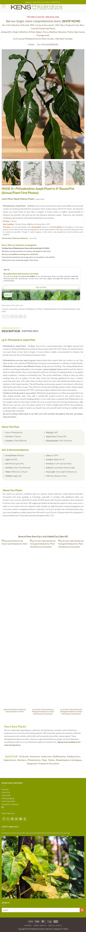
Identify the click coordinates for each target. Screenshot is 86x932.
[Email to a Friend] (16, 317)
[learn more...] (43, 867)
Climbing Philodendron (50, 309)
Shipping (28, 925)
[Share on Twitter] (12, 317)
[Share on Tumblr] (25, 317)
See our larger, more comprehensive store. (43, 21)
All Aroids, (24, 756)
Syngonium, (32, 763)
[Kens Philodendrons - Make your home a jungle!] (43, 7)
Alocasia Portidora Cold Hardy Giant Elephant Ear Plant (15, 710)
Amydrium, (35, 756)
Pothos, (52, 760)
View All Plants (55, 925)
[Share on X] (8, 317)
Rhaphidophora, (63, 760)
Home (31, 44)
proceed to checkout (10, 804)
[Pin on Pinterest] (21, 317)
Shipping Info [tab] (30, 331)
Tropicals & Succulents (48, 763)
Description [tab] (11, 331)
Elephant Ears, (74, 756)
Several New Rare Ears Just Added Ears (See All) (43, 536)
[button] (4, 6)
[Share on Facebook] (4, 317)
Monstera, (22, 760)
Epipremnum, (10, 760)
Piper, (45, 760)
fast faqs (5, 789)
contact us (6, 792)
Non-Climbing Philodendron (67, 309)
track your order (8, 801)
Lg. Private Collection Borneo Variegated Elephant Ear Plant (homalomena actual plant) (43, 711)
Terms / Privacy (39, 925)
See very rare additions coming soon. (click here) (20, 254)
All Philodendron (47, 44)
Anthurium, (46, 756)
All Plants (40, 309)
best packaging (8, 798)
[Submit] (82, 910)
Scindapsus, (76, 760)
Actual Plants (13, 309)
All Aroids (22, 309)
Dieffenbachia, (60, 756)
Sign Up (6, 270)
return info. (6, 795)
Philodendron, (35, 760)
